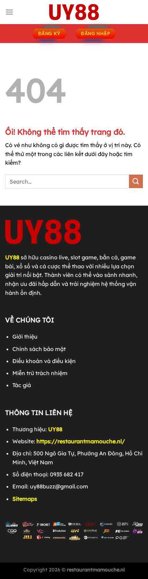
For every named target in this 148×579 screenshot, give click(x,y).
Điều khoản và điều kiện (44, 361)
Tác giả (21, 385)
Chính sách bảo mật (39, 348)
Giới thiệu (25, 336)
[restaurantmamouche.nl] (74, 12)
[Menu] (9, 11)
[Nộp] (136, 181)
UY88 (12, 257)
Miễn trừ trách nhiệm (39, 373)
